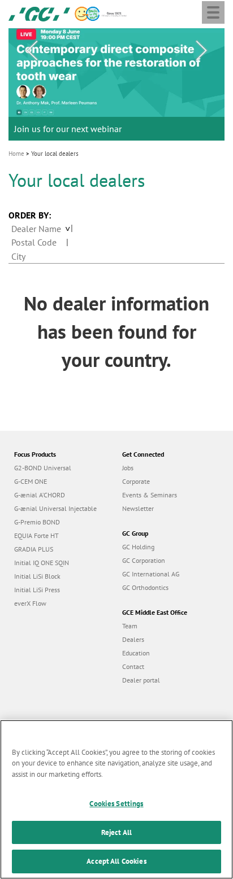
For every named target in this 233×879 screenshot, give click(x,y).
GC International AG (150, 574)
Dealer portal (141, 680)
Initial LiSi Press (37, 589)
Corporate (136, 481)
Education (136, 653)
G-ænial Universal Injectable (55, 508)
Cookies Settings (116, 803)
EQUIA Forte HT (36, 535)
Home (16, 154)
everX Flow (30, 603)
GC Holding (138, 547)
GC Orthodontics (145, 587)
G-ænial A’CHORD (39, 495)
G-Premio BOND (37, 522)
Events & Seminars (149, 495)
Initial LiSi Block (37, 576)
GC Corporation (143, 560)
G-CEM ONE (30, 481)
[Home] (39, 13)
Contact (133, 666)
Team (129, 626)
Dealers (133, 639)
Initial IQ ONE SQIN (41, 562)
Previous (32, 51)
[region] (116, 799)
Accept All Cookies (116, 861)
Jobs (127, 467)
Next (201, 51)
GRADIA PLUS (33, 549)
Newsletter (138, 508)
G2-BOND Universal (42, 467)
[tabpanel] (116, 84)
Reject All (116, 832)
